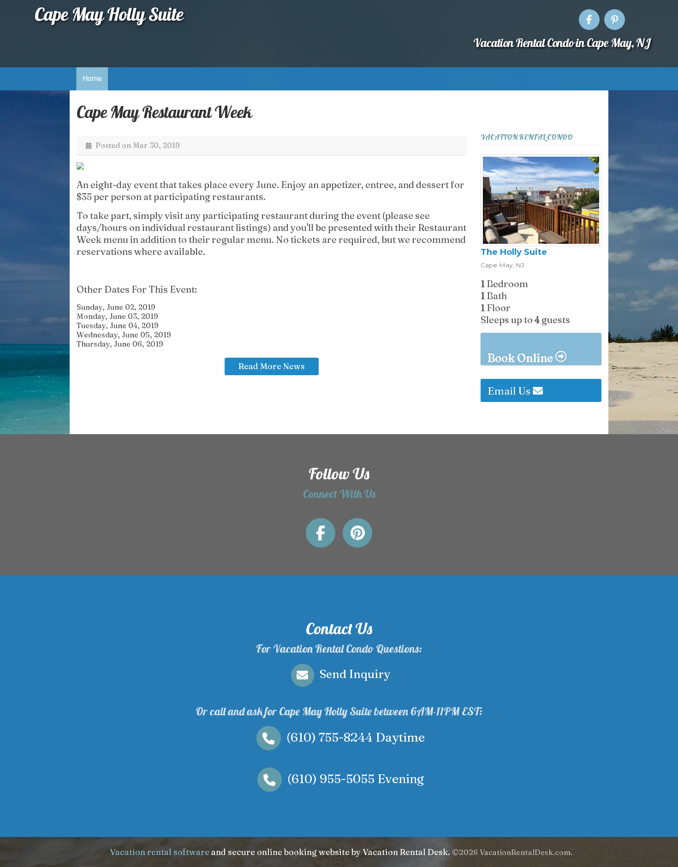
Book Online (521, 358)
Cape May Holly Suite (109, 13)
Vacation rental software (159, 852)
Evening (355, 778)
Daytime (355, 737)
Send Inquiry (353, 674)
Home (92, 78)
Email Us (510, 390)
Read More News (271, 366)
